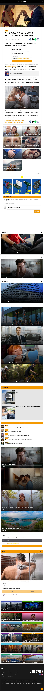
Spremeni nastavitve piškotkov (35, 681)
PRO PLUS (16, 681)
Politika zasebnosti (5, 683)
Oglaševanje (5, 681)
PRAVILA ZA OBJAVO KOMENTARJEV (9, 203)
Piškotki (26, 681)
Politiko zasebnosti (26, 58)
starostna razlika (8, 120)
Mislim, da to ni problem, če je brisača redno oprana (11, 588)
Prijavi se (22, 61)
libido (15, 122)
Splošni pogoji (13, 683)
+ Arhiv (40, 551)
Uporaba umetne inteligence (37, 683)
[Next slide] (40, 185)
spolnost (12, 122)
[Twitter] (33, 39)
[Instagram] (42, 674)
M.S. (6, 39)
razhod (6, 122)
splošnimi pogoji (19, 58)
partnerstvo (17, 120)
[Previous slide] (4, 185)
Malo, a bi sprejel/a (6, 585)
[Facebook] (30, 39)
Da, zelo (4, 583)
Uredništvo (11, 681)
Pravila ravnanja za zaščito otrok (23, 683)
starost (13, 120)
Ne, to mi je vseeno (6, 586)
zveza (9, 122)
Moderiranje (21, 681)
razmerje (22, 120)
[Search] (42, 1)
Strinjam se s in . (21, 58)
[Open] (5, 1)
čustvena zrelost (20, 122)
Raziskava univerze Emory (11, 66)
